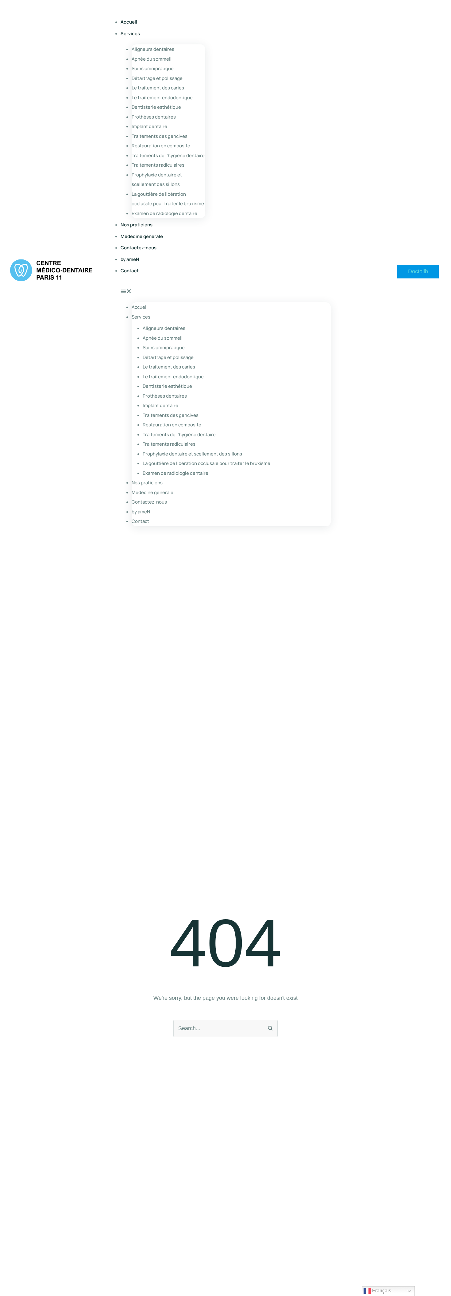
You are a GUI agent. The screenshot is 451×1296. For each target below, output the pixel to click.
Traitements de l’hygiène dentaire (168, 155)
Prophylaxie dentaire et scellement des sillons (157, 180)
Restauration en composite (161, 145)
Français (381, 1290)
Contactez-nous (138, 247)
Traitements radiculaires (158, 165)
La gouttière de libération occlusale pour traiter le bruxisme (168, 199)
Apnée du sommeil (152, 59)
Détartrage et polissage (157, 78)
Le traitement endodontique (162, 97)
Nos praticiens (136, 224)
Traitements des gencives (159, 136)
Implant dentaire (149, 126)
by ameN (130, 259)
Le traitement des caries (158, 88)
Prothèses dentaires (154, 117)
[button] (418, 271)
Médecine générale (142, 236)
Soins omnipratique (153, 68)
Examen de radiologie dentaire (164, 213)
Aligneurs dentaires (153, 49)
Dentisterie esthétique (156, 107)
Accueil (129, 22)
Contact (130, 270)
